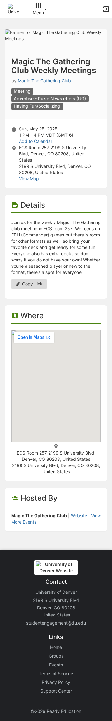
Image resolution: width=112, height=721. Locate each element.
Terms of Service (56, 673)
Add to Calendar (35, 141)
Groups (56, 656)
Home (56, 647)
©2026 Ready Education (56, 711)
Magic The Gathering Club (44, 80)
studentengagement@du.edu (56, 623)
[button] (13, 8)
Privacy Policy (56, 682)
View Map (29, 178)
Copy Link (32, 283)
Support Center (56, 691)
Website (79, 515)
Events (56, 664)
